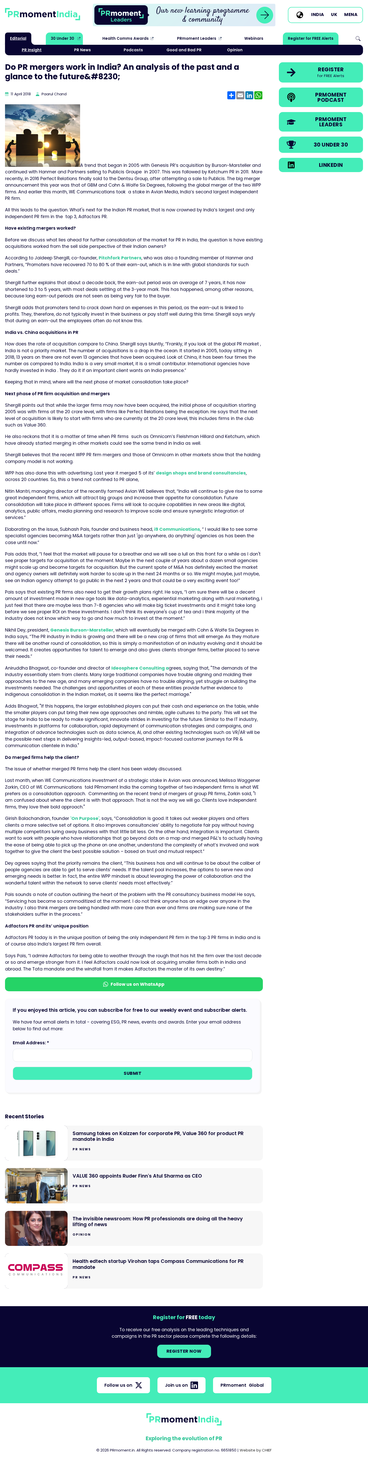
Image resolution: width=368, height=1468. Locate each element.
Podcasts (133, 50)
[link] (184, 15)
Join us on (176, 1385)
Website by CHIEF (256, 1450)
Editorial (18, 38)
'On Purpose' (84, 818)
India (317, 15)
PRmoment (242, 1385)
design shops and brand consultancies (201, 473)
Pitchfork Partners (120, 258)
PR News (82, 50)
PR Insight (32, 50)
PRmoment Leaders (196, 38)
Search (358, 39)
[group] (184, 15)
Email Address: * (31, 1043)
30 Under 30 (62, 38)
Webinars (253, 38)
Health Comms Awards (125, 38)
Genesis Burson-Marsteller (81, 630)
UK (334, 15)
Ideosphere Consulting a (140, 668)
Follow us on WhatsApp (137, 984)
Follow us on (118, 1385)
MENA (350, 15)
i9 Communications (177, 529)
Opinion (235, 50)
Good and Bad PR (184, 50)
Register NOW (184, 1351)
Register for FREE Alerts (310, 38)
